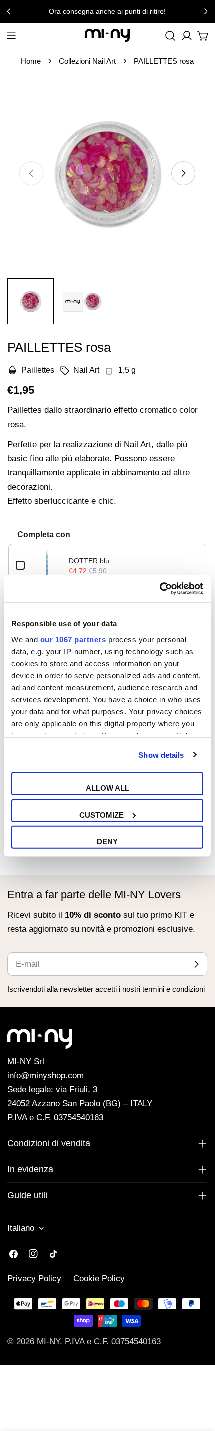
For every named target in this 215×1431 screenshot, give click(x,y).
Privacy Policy (35, 1278)
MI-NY (48, 1341)
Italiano (21, 1228)
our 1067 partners (73, 639)
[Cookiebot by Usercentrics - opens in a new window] (160, 588)
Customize (102, 814)
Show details (161, 754)
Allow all (108, 788)
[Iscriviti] (196, 964)
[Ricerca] (170, 36)
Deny (107, 841)
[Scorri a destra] (184, 173)
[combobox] (170, 36)
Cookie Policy (99, 1278)
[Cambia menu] (12, 36)
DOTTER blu (89, 561)
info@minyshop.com (46, 1075)
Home (31, 61)
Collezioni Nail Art (87, 61)
